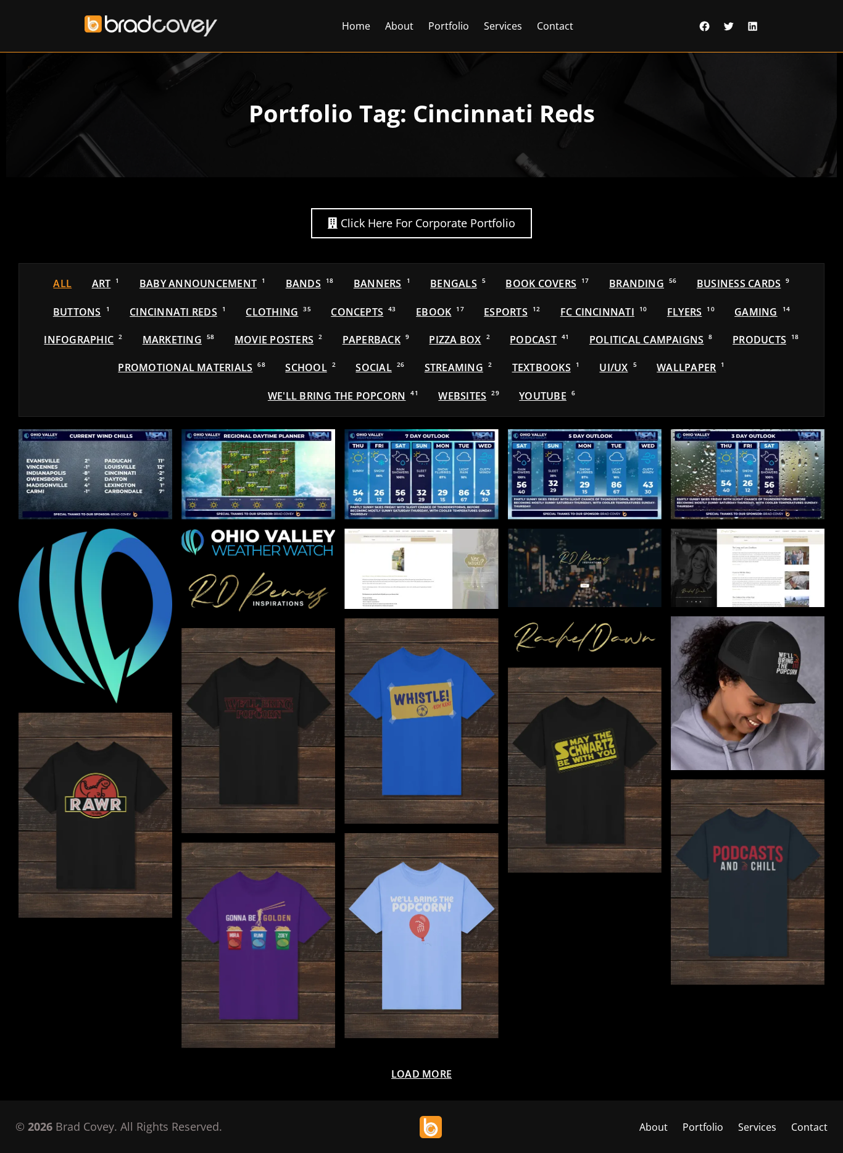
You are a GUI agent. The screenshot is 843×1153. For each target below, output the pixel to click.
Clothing (278, 312)
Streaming (458, 367)
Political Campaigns (651, 339)
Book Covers (547, 283)
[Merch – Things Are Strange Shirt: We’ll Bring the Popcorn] (258, 730)
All (62, 283)
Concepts (363, 312)
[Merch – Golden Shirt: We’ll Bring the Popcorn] (258, 944)
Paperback (376, 339)
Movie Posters (278, 339)
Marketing (179, 339)
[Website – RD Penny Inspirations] (585, 568)
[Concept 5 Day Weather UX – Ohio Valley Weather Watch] (585, 474)
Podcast (539, 339)
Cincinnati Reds (178, 312)
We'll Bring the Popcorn (343, 396)
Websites (468, 396)
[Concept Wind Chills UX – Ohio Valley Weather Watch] (95, 474)
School (310, 367)
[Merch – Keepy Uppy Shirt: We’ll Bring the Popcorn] (421, 935)
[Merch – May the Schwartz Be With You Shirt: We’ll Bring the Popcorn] (585, 770)
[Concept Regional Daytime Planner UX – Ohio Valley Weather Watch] (258, 474)
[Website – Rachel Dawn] (747, 568)
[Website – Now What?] (421, 569)
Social (379, 367)
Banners (382, 283)
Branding (642, 283)
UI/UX (617, 367)
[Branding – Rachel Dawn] (585, 637)
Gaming (762, 312)
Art (106, 283)
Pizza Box (459, 339)
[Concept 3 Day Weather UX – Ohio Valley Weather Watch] (747, 474)
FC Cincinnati (603, 312)
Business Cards (743, 283)
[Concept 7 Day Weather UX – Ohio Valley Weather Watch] (421, 474)
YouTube (547, 396)
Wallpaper (691, 367)
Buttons (81, 312)
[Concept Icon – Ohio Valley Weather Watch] (95, 616)
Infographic (83, 339)
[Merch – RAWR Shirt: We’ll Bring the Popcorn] (95, 815)
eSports (512, 312)
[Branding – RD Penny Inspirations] (258, 592)
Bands (310, 283)
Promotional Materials (191, 367)
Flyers (691, 312)
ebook (440, 312)
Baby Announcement (202, 283)
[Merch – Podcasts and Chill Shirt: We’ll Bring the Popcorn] (747, 881)
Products (766, 339)
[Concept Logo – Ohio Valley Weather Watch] (258, 542)
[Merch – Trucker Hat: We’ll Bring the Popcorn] (747, 693)
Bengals (458, 283)
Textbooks (545, 367)
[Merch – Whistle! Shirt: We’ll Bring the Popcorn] (421, 720)
